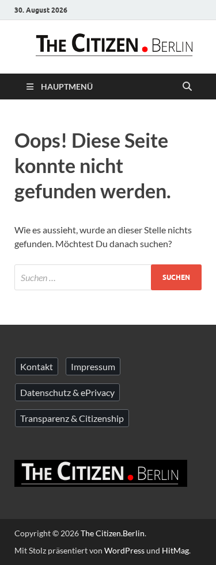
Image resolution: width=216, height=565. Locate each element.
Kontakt (36, 366)
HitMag (175, 550)
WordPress (124, 550)
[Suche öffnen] (187, 87)
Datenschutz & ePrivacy (67, 392)
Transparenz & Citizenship (72, 418)
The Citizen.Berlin (113, 533)
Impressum (93, 366)
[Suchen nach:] (108, 277)
